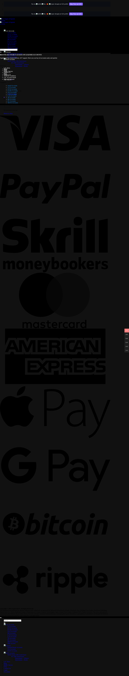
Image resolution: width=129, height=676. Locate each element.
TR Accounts (11, 44)
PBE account (11, 643)
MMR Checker (8, 71)
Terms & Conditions (10, 76)
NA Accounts (12, 626)
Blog (5, 74)
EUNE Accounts (13, 91)
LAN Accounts (12, 94)
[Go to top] (1, 617)
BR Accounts (12, 39)
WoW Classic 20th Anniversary (17, 61)
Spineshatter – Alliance (22, 64)
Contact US (7, 75)
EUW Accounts (12, 89)
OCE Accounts (12, 92)
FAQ (5, 70)
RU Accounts (12, 101)
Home (5, 69)
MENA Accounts (13, 48)
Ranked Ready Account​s (15, 54)
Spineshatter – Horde (21, 66)
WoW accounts (10, 59)
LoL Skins (7, 68)
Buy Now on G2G (76, 4)
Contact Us (7, 72)
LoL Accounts (10, 624)
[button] (4, 97)
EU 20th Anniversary (17, 63)
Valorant (8, 52)
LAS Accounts (12, 96)
